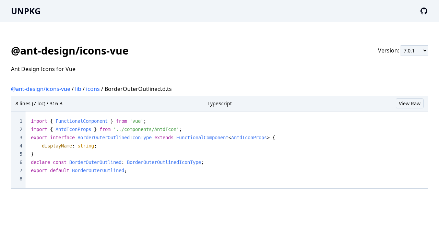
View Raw (409, 103)
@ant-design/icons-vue (40, 89)
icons (93, 89)
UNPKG (25, 10)
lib (78, 89)
